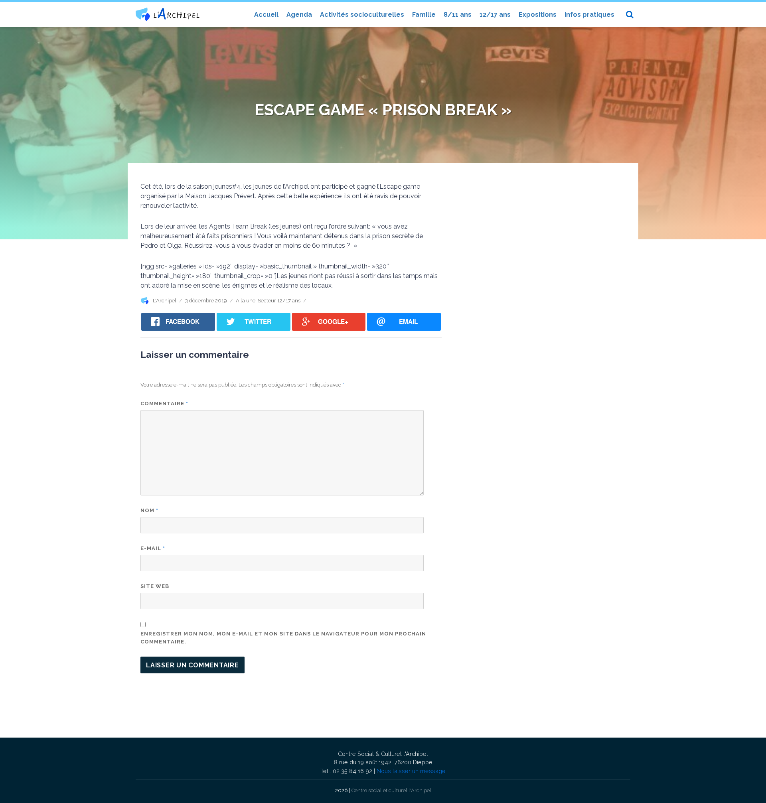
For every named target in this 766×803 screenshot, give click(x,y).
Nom (149, 510)
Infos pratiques (589, 14)
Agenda (299, 14)
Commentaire (164, 403)
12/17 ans (495, 14)
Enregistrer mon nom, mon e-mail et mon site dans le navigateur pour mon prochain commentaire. (283, 638)
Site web (154, 586)
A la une (245, 301)
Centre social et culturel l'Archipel (391, 790)
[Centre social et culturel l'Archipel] (167, 14)
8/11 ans (458, 14)
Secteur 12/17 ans (279, 301)
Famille (424, 14)
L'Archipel (164, 301)
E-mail (152, 548)
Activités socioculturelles (362, 14)
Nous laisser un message (411, 770)
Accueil (266, 14)
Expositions (538, 14)
